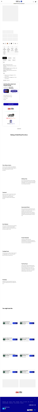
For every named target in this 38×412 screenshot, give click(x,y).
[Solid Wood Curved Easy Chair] (27, 332)
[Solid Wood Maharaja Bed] (27, 364)
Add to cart (11, 104)
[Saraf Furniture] (19, 1)
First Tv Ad (31, 401)
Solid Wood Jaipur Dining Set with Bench (9, 354)
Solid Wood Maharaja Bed (24, 370)
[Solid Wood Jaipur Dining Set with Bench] (10, 348)
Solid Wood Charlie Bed (6, 370)
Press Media (17, 401)
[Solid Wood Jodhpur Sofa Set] (10, 332)
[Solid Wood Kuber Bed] (10, 316)
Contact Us (10, 401)
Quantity (4, 99)
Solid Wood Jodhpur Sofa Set (7, 338)
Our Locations (25, 401)
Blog (28, 401)
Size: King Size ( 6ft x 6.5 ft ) (7, 95)
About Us (21, 401)
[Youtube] (32, 405)
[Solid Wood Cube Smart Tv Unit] (27, 316)
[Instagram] (33, 405)
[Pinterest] (35, 405)
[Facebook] (30, 405)
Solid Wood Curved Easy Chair (24, 338)
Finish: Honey (5, 98)
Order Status (4, 401)
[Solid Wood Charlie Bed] (10, 364)
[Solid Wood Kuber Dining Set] (27, 348)
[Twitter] (29, 405)
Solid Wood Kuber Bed (6, 321)
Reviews (14, 401)
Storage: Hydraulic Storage (7, 96)
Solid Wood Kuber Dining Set (24, 354)
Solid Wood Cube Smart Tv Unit (24, 321)
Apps (7, 401)
